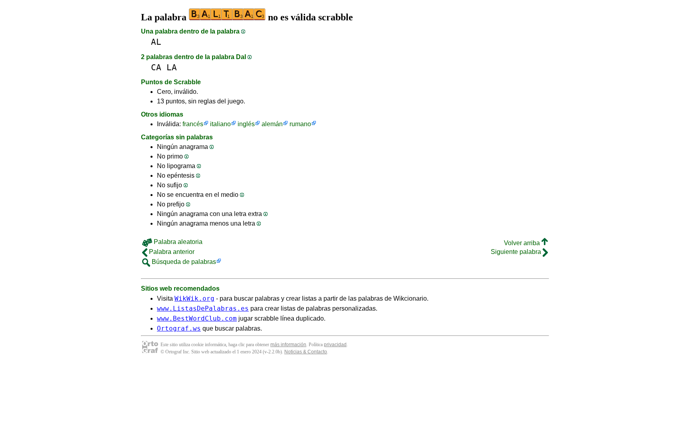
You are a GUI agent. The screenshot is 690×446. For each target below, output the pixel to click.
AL (156, 42)
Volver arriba (522, 243)
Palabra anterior (170, 251)
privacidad (335, 344)
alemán (272, 124)
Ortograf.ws (179, 328)
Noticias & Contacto (305, 352)
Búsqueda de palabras (183, 261)
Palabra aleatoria (177, 241)
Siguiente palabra (517, 251)
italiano (220, 124)
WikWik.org (194, 298)
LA (172, 67)
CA (156, 67)
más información (288, 344)
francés (192, 124)
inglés (246, 124)
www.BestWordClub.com (197, 318)
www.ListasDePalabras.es (203, 308)
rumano (300, 124)
